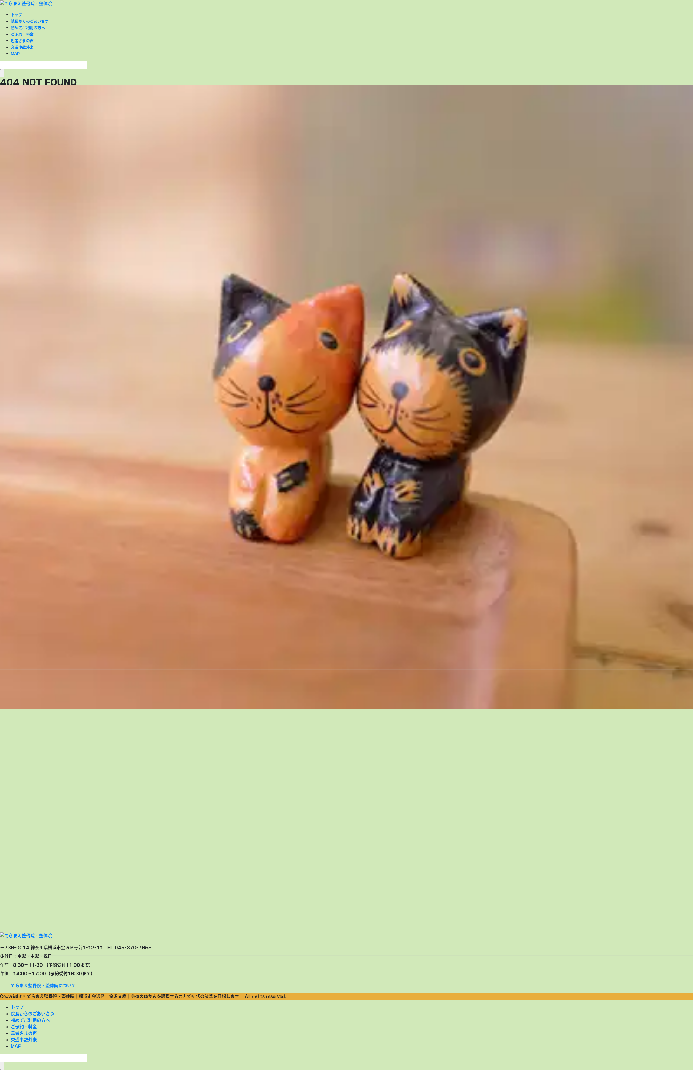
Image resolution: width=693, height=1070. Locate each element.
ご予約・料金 (22, 34)
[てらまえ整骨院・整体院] (26, 3)
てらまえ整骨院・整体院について (43, 985)
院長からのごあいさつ (30, 21)
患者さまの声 (22, 41)
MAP (15, 54)
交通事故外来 (22, 47)
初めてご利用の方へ (28, 28)
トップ (16, 15)
